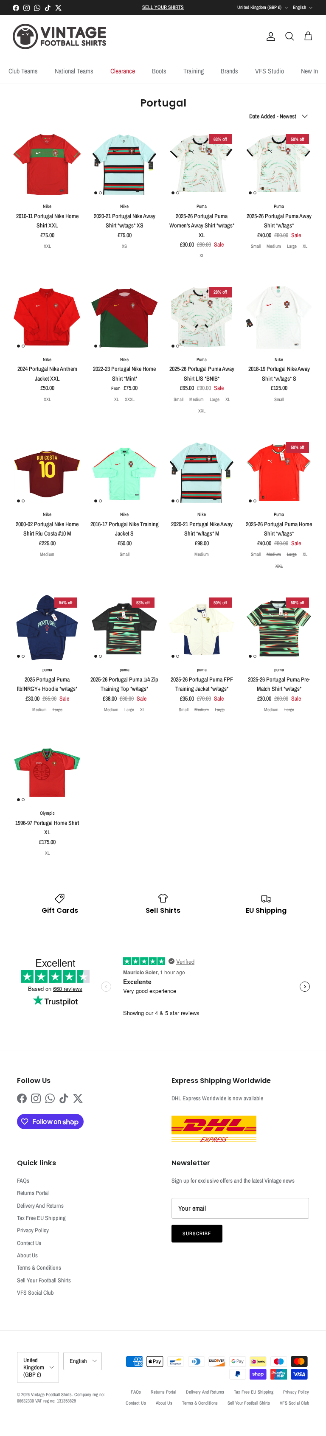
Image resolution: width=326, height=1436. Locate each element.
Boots (159, 71)
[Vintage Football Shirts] (59, 36)
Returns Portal (33, 1193)
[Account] (269, 36)
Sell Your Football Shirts (44, 1280)
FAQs (23, 1180)
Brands (229, 71)
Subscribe (197, 1233)
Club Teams (23, 71)
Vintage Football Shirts (51, 1394)
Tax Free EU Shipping (41, 1218)
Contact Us (29, 1243)
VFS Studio (269, 71)
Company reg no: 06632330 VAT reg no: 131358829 (61, 1397)
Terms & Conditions (39, 1267)
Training (193, 71)
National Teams (74, 71)
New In (309, 71)
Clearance (122, 71)
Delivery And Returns (40, 1205)
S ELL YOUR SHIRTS (163, 7)
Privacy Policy (33, 1230)
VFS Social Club (35, 1292)
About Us (27, 1255)
